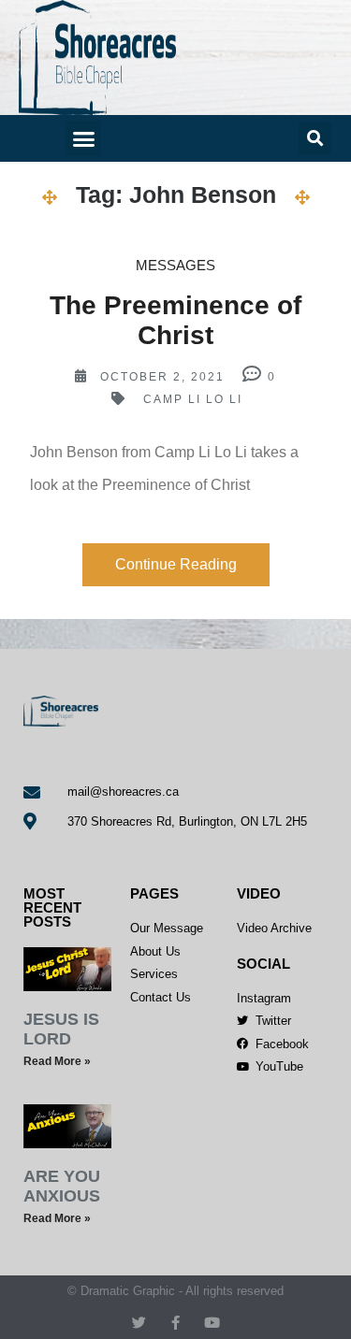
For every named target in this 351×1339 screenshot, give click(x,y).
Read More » (57, 1061)
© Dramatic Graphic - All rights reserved (175, 1291)
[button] (83, 138)
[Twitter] (139, 1323)
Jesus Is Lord (61, 1029)
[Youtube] (212, 1323)
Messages (175, 265)
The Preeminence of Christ (175, 320)
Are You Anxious (61, 1186)
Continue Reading (176, 564)
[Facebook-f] (175, 1323)
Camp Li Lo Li (192, 399)
